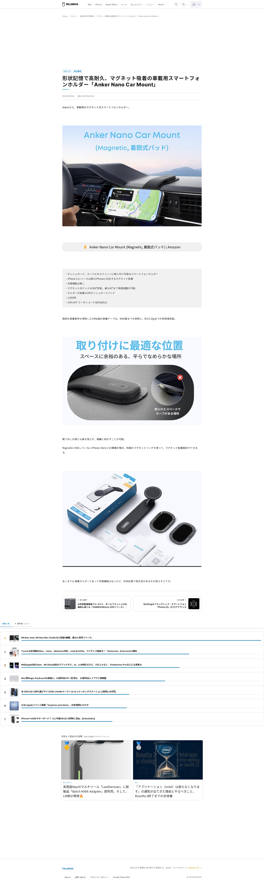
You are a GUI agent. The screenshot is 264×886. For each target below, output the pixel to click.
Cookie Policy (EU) (121, 877)
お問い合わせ (80, 877)
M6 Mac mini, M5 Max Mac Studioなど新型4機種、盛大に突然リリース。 (57, 637)
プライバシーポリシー (99, 877)
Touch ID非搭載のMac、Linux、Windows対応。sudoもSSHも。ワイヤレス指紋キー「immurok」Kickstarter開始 (79, 650)
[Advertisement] (132, 43)
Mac (90, 4)
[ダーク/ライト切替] (183, 4)
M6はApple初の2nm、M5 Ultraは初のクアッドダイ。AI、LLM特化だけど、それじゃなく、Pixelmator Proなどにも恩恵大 (81, 664)
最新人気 (6, 624)
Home (64, 16)
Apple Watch (111, 4)
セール (124, 4)
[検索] (176, 4)
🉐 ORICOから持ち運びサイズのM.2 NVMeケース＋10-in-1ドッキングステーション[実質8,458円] (68, 691)
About (161, 4)
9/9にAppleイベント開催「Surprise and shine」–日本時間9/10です (55, 704)
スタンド (73, 16)
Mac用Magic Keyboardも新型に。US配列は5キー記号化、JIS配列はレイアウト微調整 (63, 678)
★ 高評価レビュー (22, 624)
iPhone (98, 4)
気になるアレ (137, 4)
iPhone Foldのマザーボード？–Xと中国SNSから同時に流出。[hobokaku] (58, 718)
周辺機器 (77, 71)
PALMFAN (67, 868)
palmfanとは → (195, 867)
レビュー (150, 4)
